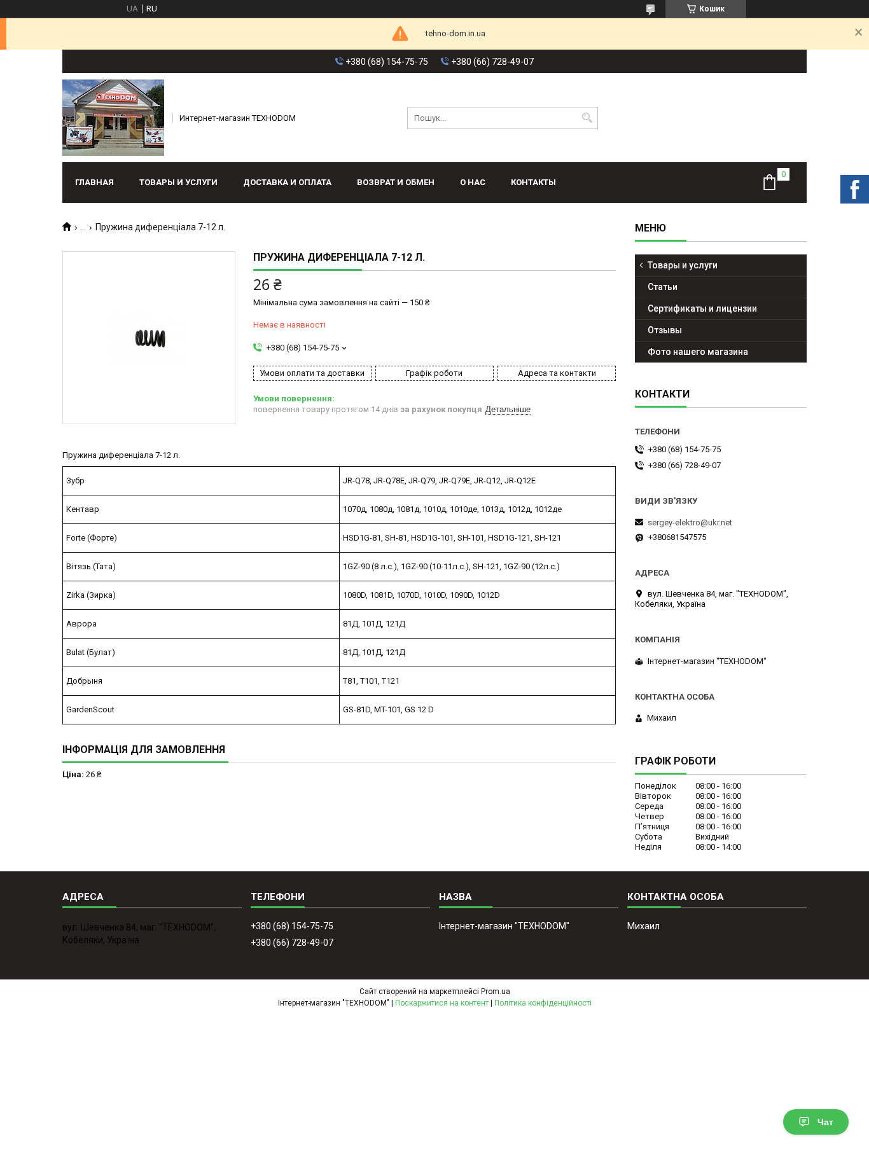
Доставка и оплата (287, 182)
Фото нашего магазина (698, 352)
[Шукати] (587, 118)
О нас (472, 182)
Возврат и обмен (395, 182)
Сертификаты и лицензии (702, 308)
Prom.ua (495, 991)
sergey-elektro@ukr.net (690, 522)
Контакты (533, 182)
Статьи (663, 287)
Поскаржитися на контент (442, 1003)
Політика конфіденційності (543, 1003)
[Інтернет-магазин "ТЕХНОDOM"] (113, 118)
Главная (94, 182)
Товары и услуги (178, 182)
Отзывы (665, 330)
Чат (825, 1122)
